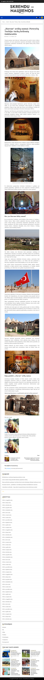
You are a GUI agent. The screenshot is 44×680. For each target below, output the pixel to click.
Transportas (5, 639)
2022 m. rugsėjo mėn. (7, 596)
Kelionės (4, 627)
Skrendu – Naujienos (22, 9)
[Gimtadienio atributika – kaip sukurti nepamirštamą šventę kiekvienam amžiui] (6, 671)
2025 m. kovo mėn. (6, 539)
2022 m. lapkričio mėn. (7, 591)
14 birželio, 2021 (13, 36)
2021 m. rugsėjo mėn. (7, 614)
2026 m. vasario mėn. (7, 515)
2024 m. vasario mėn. (7, 562)
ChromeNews (25, 678)
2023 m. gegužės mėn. (7, 579)
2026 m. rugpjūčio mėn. (7, 500)
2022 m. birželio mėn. (7, 601)
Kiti (3, 629)
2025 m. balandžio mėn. (7, 537)
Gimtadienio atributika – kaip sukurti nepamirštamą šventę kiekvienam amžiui (19, 487)
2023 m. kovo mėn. (6, 584)
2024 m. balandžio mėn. (7, 557)
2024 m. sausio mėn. (6, 564)
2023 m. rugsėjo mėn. (7, 572)
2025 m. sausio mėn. (6, 544)
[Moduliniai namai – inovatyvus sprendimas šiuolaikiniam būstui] (26, 671)
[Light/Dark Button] (37, 17)
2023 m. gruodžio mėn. (7, 567)
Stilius (3, 632)
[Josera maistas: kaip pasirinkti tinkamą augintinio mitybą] (26, 653)
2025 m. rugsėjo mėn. (7, 527)
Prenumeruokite (42, 17)
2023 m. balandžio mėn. (7, 581)
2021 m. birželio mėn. (7, 619)
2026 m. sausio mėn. (6, 517)
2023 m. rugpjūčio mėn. (7, 574)
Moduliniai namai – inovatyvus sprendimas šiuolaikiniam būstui (35, 672)
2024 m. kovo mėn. (6, 559)
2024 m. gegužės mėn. (7, 554)
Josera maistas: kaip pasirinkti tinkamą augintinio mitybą (15, 479)
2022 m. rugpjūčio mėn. (7, 599)
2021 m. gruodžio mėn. (7, 609)
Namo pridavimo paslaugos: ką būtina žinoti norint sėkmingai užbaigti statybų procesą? (21, 482)
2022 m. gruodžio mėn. (7, 589)
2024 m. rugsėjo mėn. (7, 549)
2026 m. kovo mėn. (6, 512)
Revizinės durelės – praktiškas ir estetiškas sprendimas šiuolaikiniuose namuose (19, 484)
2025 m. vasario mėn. (7, 542)
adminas (7, 36)
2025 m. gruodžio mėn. (7, 520)
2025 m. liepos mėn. (6, 532)
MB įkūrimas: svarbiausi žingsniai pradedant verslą (13, 477)
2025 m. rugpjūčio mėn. (7, 530)
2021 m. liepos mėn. (6, 616)
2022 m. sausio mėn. (6, 606)
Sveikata (4, 634)
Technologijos (5, 637)
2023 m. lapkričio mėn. (7, 569)
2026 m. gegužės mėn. (7, 507)
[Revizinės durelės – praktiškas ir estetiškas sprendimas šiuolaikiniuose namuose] (26, 662)
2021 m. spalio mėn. (6, 611)
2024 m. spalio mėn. (6, 547)
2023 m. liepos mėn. (6, 577)
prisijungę (8, 468)
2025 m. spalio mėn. (6, 525)
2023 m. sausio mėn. (6, 586)
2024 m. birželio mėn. (7, 552)
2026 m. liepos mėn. (6, 502)
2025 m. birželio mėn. (7, 534)
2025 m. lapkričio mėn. (7, 522)
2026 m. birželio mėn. (7, 505)
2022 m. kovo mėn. (6, 604)
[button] (1, 17)
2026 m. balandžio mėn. (7, 510)
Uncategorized (5, 642)
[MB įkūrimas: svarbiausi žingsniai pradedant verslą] (6, 653)
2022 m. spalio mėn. (6, 594)
